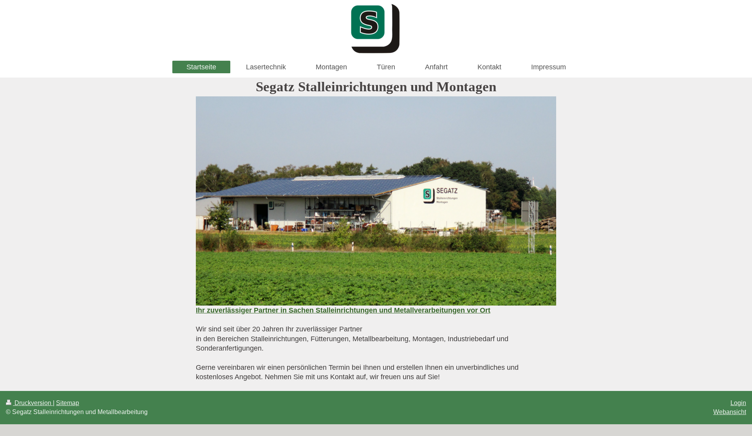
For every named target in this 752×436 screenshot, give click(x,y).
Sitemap (67, 403)
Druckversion (33, 403)
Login (738, 403)
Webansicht (729, 412)
